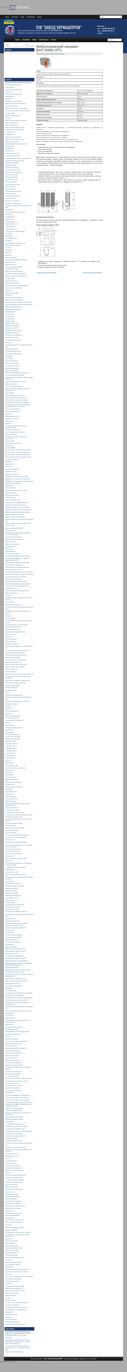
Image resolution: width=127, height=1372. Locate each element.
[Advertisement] (20, 63)
